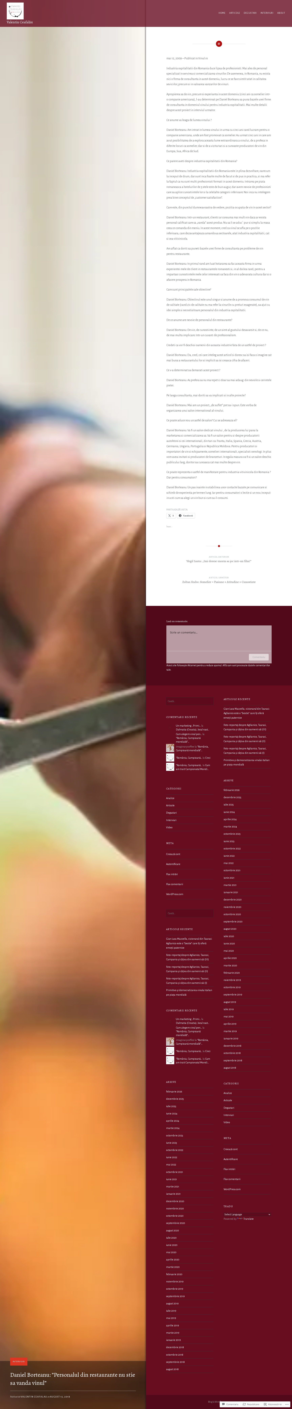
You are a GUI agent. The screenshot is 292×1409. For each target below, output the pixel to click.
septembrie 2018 (233, 1060)
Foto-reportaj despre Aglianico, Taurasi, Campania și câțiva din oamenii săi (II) (245, 738)
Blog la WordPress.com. (219, 1402)
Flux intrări (172, 874)
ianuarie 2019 (231, 1038)
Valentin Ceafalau (34, 1396)
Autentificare (173, 864)
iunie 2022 (229, 855)
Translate (248, 1219)
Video (169, 827)
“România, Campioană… (189, 757)
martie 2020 (230, 965)
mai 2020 (229, 950)
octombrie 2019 (232, 987)
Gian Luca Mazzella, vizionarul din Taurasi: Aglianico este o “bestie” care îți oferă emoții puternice (247, 713)
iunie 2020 (229, 943)
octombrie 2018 (232, 1053)
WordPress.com (174, 894)
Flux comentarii (174, 884)
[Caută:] (189, 701)
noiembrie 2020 (232, 907)
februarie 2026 (232, 790)
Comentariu (258, 657)
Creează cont (173, 854)
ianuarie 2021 (231, 892)
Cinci (207, 757)
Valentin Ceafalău (20, 22)
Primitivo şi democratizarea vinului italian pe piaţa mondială (247, 762)
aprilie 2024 (230, 819)
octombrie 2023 (232, 834)
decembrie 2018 (232, 1045)
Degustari (250, 13)
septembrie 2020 (233, 921)
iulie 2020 (229, 936)
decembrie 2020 (233, 899)
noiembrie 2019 (232, 980)
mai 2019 (229, 1016)
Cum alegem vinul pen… (189, 734)
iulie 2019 (229, 1009)
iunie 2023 (229, 841)
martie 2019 (230, 1031)
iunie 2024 (229, 812)
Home (222, 13)
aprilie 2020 (230, 958)
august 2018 (230, 1067)
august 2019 (230, 1002)
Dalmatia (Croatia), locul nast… (192, 729)
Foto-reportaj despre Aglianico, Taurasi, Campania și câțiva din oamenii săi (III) (245, 727)
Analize (170, 798)
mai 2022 (229, 863)
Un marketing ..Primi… (188, 725)
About (281, 13)
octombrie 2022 (232, 848)
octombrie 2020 (232, 914)
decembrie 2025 (232, 797)
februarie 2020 (232, 972)
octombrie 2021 (232, 870)
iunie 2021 (229, 877)
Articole (234, 13)
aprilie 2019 (230, 1023)
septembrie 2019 (233, 994)
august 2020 (230, 929)
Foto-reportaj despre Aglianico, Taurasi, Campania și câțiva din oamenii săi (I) (245, 750)
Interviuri (267, 13)
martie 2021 (230, 885)
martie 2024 (230, 826)
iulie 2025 (229, 804)
